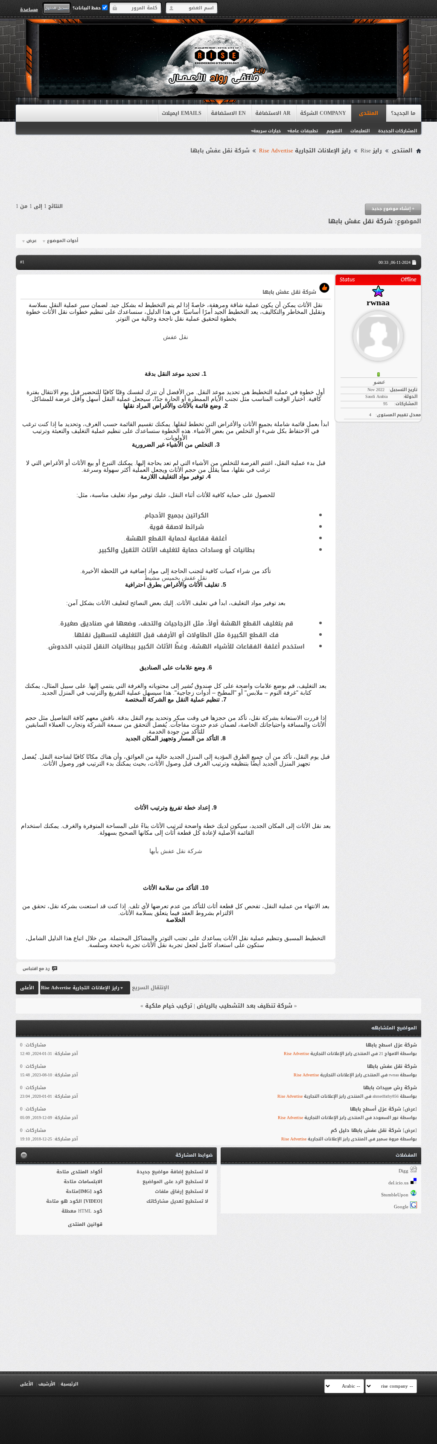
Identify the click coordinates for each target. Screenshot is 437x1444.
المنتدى (368, 113)
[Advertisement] (218, 180)
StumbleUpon (394, 1194)
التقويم (334, 131)
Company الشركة (323, 113)
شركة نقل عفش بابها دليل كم (366, 1130)
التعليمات (360, 131)
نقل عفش (175, 336)
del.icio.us (398, 1182)
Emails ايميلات (181, 113)
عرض (31, 240)
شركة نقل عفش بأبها (175, 851)
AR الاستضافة (273, 113)
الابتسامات (90, 1181)
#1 (22, 262)
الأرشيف (46, 1384)
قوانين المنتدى (85, 1224)
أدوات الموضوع (62, 240)
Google (401, 1206)
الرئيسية (69, 1384)
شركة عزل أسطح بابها (375, 1109)
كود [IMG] (90, 1191)
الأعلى (27, 987)
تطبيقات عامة (303, 131)
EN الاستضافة (228, 113)
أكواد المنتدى (86, 1171)
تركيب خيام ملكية (168, 1005)
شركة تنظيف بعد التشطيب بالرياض (244, 1005)
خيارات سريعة (267, 131)
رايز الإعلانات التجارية (305, 151)
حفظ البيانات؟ (87, 8)
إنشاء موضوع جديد (393, 208)
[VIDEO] (93, 1201)
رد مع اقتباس (36, 969)
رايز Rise (371, 151)
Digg (403, 1170)
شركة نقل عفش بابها (360, 221)
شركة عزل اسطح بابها (391, 1045)
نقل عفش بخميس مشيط (175, 577)
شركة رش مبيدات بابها (390, 1087)
